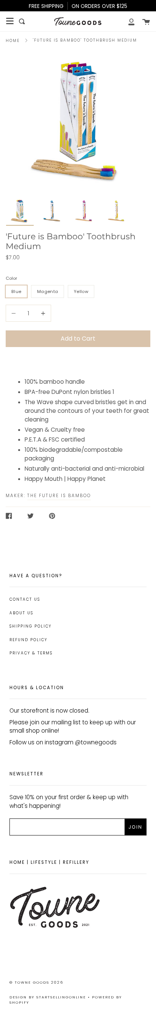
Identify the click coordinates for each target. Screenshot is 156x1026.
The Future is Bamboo (59, 496)
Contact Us (24, 599)
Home (13, 40)
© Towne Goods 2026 (36, 982)
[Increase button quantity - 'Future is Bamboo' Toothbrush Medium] (42, 313)
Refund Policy (28, 639)
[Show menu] (9, 21)
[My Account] (127, 21)
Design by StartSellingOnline (48, 997)
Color (11, 278)
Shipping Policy (30, 626)
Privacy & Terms (31, 653)
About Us (21, 613)
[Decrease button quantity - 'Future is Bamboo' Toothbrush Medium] (15, 313)
